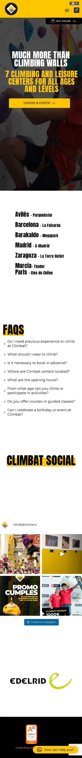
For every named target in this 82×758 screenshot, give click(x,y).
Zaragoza (39, 255)
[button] (74, 3)
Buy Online (63, 21)
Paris (34, 272)
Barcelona (37, 224)
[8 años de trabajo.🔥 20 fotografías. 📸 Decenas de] (62, 554)
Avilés (33, 214)
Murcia (30, 265)
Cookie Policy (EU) (26, 747)
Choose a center (37, 103)
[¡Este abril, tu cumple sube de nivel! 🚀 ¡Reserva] (20, 596)
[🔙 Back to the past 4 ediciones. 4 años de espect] (62, 596)
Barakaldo (36, 235)
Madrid (32, 245)
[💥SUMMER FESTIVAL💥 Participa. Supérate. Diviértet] (20, 554)
